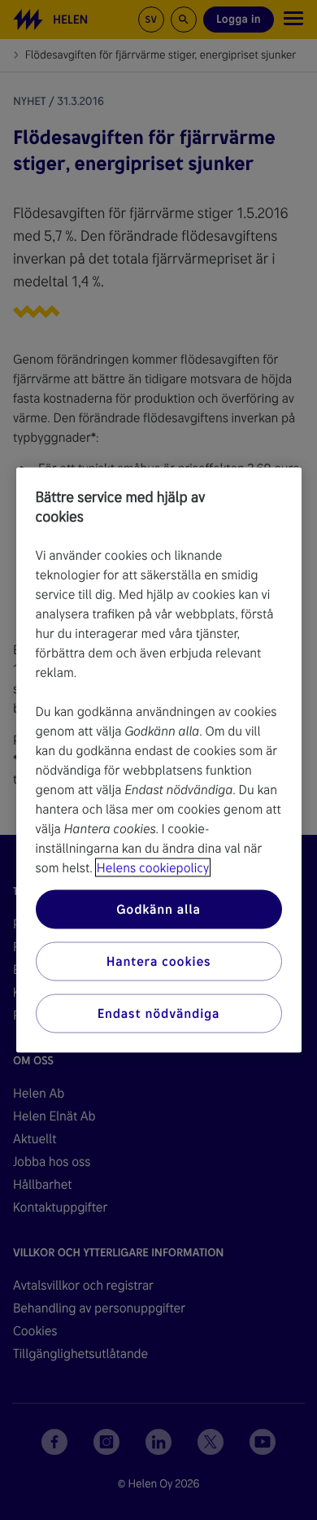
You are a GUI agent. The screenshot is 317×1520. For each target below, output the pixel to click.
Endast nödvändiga (159, 1013)
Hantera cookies (158, 961)
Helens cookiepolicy (153, 868)
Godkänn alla (158, 909)
